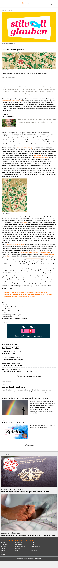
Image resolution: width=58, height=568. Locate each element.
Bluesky (3, 550)
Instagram (46, 254)
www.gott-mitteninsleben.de (35, 258)
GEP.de (32, 542)
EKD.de (32, 544)
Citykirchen (38, 155)
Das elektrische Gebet (12, 365)
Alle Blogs (30, 445)
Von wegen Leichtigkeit (13, 422)
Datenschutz (31, 558)
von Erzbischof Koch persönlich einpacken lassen (35, 252)
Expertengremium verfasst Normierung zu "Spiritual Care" (28, 535)
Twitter (52, 254)
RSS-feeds (18, 542)
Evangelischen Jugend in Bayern (12, 100)
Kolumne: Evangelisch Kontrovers (13, 489)
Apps (16, 550)
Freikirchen (33, 550)
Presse (25, 558)
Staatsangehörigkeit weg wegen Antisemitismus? (25, 492)
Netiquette (20, 558)
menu (2, 3)
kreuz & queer (7, 396)
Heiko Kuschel (11, 77)
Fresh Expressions (7, 313)
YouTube (3, 546)
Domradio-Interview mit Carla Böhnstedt (14, 318)
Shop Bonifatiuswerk (8, 309)
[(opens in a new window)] (28, 331)
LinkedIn (3, 554)
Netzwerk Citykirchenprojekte (11, 311)
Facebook (7, 256)
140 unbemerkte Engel (12, 360)
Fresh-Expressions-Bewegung (25, 147)
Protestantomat (20, 546)
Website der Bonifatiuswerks (15, 244)
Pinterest (3, 548)
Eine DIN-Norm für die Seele (10, 533)
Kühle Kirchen (8, 354)
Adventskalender (7, 316)
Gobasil (24, 222)
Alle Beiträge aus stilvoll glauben (30, 376)
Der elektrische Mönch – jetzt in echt (19, 371)
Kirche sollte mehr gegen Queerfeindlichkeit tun (25, 398)
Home (3, 81)
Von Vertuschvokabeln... (13, 387)
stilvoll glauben (7, 11)
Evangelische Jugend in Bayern (11, 315)
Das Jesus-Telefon (10, 348)
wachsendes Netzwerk (41, 157)
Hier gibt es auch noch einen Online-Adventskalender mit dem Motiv (25, 292)
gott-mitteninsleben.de (9, 305)
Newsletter (18, 544)
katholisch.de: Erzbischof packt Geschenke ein (16, 307)
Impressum (38, 558)
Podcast (17, 548)
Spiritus (4, 385)
